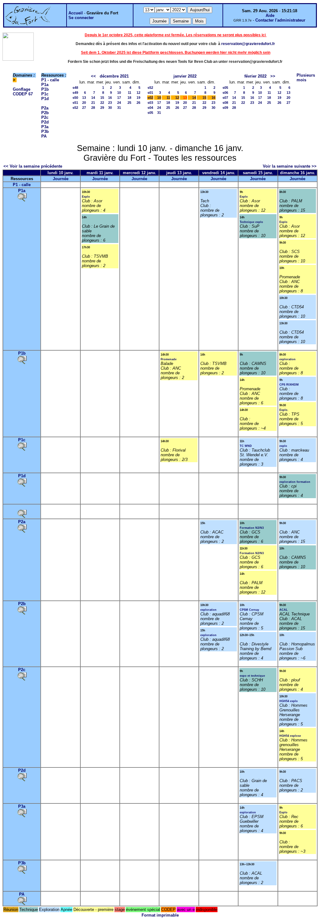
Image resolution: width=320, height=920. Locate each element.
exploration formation (294, 481)
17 (119, 97)
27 (84, 107)
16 (110, 97)
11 (129, 92)
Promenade (169, 359)
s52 (75, 107)
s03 (150, 102)
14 (93, 97)
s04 (150, 107)
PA (44, 136)
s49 (75, 92)
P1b (45, 89)
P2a (44, 108)
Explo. (283, 410)
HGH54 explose (290, 735)
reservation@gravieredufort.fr (248, 44)
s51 (75, 102)
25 (129, 102)
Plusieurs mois (306, 77)
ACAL (283, 609)
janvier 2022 (185, 76)
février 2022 (255, 76)
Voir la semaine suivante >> (290, 166)
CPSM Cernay (249, 609)
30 (110, 107)
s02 (150, 97)
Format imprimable (160, 915)
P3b (45, 131)
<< (93, 76)
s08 (225, 102)
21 (93, 102)
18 (129, 97)
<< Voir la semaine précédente (32, 166)
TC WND (246, 445)
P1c (44, 94)
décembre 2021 (114, 76)
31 (119, 107)
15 (102, 97)
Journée (60, 178)
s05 (150, 112)
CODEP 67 (23, 94)
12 (138, 92)
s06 (225, 92)
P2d (45, 122)
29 (102, 107)
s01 (150, 92)
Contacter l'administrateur (280, 20)
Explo (86, 196)
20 (84, 102)
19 (138, 97)
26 (138, 102)
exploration (287, 359)
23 (110, 102)
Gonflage (21, 89)
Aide (270, 15)
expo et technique (252, 675)
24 (119, 102)
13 (84, 97)
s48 (75, 87)
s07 (225, 97)
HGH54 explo (288, 701)
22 (102, 102)
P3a (44, 126)
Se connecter (81, 17)
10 (119, 92)
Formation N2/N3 (252, 527)
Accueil (75, 13)
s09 (225, 107)
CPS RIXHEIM (289, 384)
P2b (45, 112)
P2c (44, 117)
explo (283, 445)
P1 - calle (50, 80)
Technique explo (251, 222)
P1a (44, 84)
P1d (45, 98)
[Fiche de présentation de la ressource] (22, 197)
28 (93, 107)
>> (272, 76)
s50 (75, 97)
